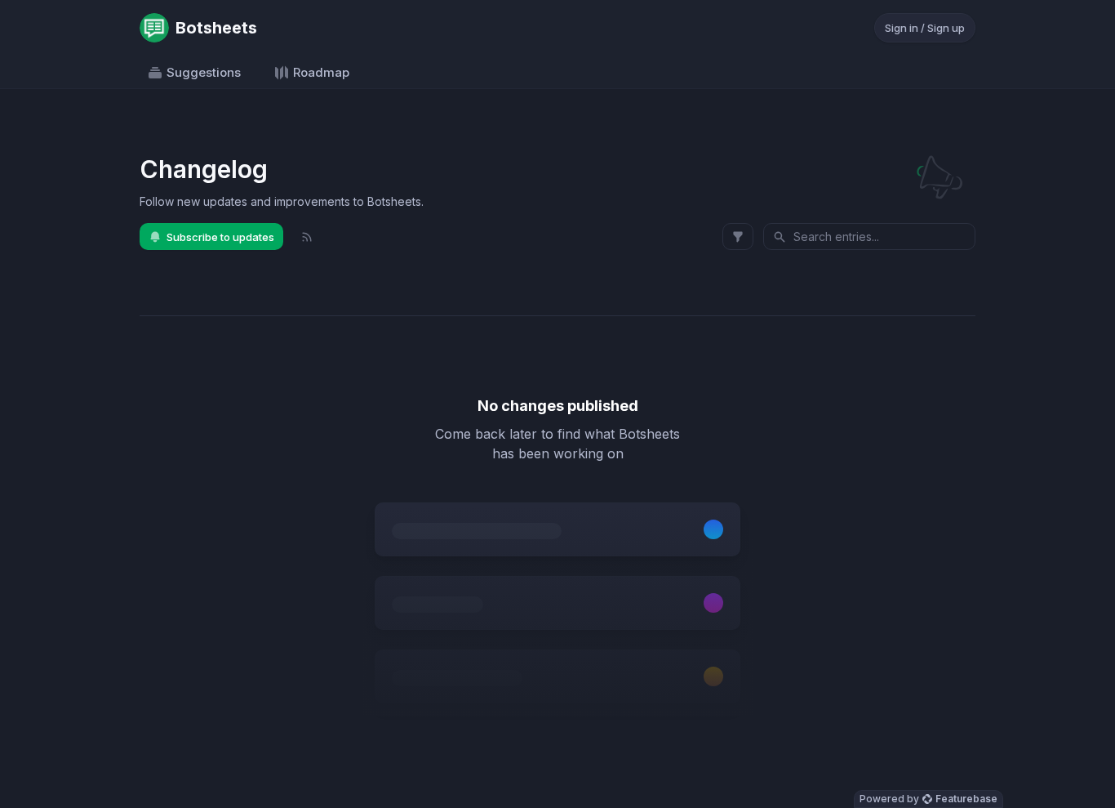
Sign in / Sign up (925, 27)
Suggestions (204, 72)
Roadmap (321, 72)
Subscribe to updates (220, 236)
